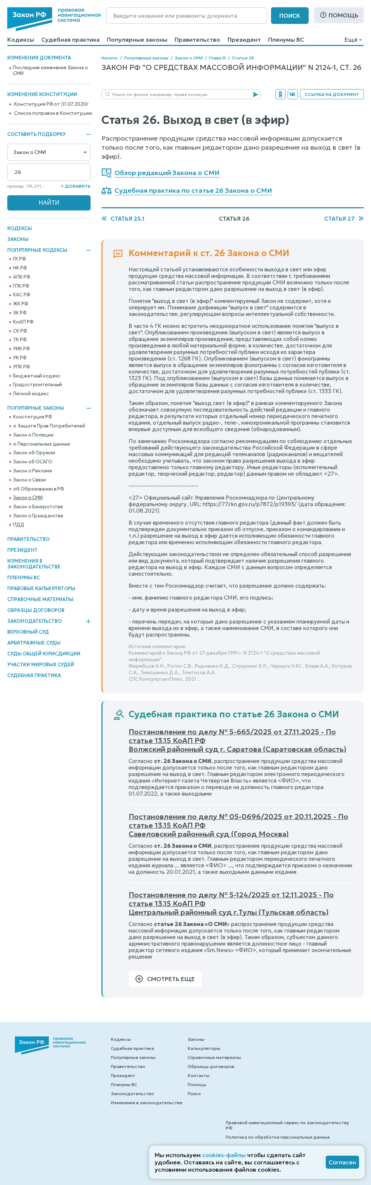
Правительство (197, 39)
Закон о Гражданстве (38, 516)
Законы (18, 239)
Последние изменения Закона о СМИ (50, 70)
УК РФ (19, 358)
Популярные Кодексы (37, 250)
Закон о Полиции (33, 435)
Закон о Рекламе (32, 471)
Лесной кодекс (31, 394)
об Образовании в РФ (38, 489)
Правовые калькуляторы (41, 588)
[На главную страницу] (54, 19)
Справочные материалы (40, 599)
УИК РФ (21, 349)
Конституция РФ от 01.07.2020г (51, 104)
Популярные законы (137, 39)
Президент (244, 39)
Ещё (351, 39)
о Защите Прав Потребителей (49, 426)
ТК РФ (19, 340)
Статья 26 (243, 57)
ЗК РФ (19, 313)
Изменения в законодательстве (34, 564)
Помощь (343, 15)
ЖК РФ (20, 304)
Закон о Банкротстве (38, 507)
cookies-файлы (224, 1155)
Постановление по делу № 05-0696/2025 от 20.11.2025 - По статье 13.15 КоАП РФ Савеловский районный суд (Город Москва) (238, 825)
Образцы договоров (35, 610)
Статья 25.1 (128, 218)
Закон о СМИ (28, 498)
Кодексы (20, 39)
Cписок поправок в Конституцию (53, 113)
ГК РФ (19, 259)
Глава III (217, 57)
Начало (109, 57)
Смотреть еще (171, 978)
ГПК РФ (21, 286)
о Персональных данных (41, 444)
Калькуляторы (204, 1048)
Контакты (198, 1075)
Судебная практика (70, 39)
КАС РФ (21, 295)
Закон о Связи (29, 480)
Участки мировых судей (40, 665)
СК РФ (20, 331)
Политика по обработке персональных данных (278, 1137)
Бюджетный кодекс (36, 376)
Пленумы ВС (286, 39)
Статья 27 (339, 218)
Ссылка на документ (332, 94)
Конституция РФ (32, 417)
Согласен (342, 1162)
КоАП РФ (23, 322)
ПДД (18, 525)
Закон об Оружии (34, 453)
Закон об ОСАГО (32, 462)
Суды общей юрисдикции (43, 654)
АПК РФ (21, 277)
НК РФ (20, 268)
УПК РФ (21, 367)
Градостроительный (37, 385)
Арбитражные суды (34, 643)
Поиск (289, 15)
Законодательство (34, 621)
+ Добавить (76, 186)
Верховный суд (28, 632)
